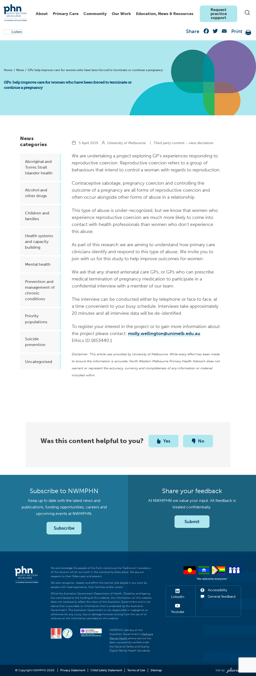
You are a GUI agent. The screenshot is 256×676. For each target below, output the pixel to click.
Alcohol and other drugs (36, 193)
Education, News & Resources (165, 13)
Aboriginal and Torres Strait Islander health (38, 167)
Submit (192, 521)
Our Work (121, 13)
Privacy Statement (72, 670)
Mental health (37, 264)
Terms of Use (136, 670)
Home (8, 70)
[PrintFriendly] (249, 32)
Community (95, 13)
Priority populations (36, 318)
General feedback (221, 596)
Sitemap (156, 670)
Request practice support (218, 13)
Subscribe (64, 528)
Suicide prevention (35, 341)
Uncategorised (38, 361)
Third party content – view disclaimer (184, 143)
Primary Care (65, 13)
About (42, 13)
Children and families (37, 216)
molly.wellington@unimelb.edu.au (164, 333)
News (20, 70)
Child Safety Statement (106, 670)
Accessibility (217, 590)
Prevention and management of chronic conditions (39, 290)
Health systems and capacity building (39, 241)
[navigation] (135, 12)
